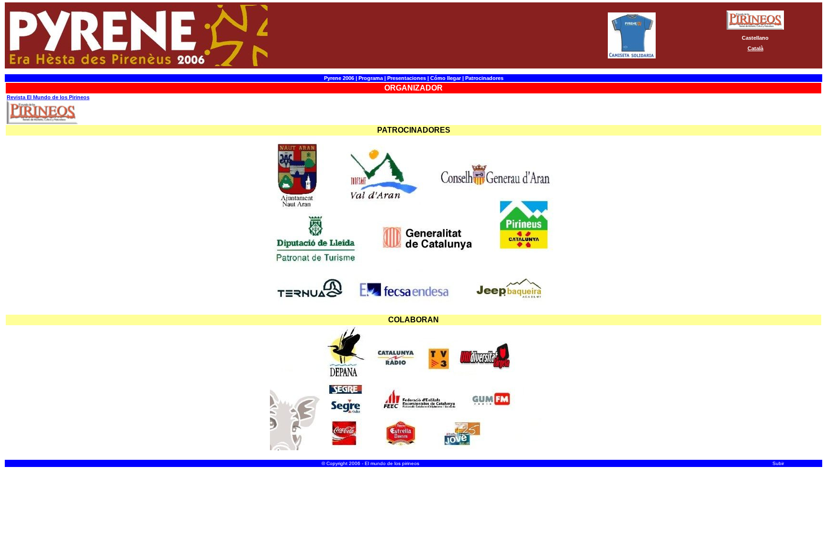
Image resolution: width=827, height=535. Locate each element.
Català (755, 48)
